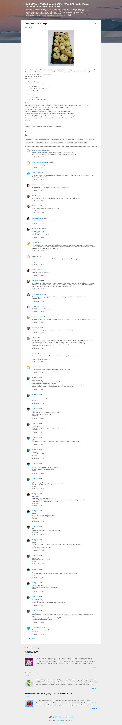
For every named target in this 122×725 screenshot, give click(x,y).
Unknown (34, 242)
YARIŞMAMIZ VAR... (32, 652)
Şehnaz (34, 195)
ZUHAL (34, 338)
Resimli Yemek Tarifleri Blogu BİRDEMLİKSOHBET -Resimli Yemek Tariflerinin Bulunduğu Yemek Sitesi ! (58, 5)
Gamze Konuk (36, 185)
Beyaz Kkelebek (36, 173)
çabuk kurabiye (56, 139)
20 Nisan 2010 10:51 (38, 506)
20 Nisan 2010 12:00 (38, 564)
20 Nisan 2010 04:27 (38, 348)
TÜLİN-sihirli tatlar (37, 270)
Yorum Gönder (31, 638)
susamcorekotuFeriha (38, 150)
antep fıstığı (29, 139)
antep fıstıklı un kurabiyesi (42, 139)
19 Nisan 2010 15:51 (38, 167)
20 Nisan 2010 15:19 (38, 634)
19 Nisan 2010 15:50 (38, 157)
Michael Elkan (59, 720)
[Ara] (100, 5)
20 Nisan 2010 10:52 (38, 521)
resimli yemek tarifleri (42, 142)
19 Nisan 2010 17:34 (38, 223)
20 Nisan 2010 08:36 (38, 362)
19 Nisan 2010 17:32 (38, 213)
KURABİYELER (30, 142)
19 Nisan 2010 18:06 (38, 237)
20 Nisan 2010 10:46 (38, 418)
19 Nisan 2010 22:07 (38, 322)
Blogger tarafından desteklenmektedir (62, 717)
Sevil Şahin (35, 377)
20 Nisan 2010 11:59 (38, 550)
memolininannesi (37, 218)
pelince (34, 256)
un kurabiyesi (69, 142)
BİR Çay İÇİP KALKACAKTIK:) (40, 162)
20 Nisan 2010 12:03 (38, 622)
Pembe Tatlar (36, 306)
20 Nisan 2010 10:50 (38, 489)
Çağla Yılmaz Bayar (37, 294)
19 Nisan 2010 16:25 (38, 201)
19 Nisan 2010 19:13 (38, 251)
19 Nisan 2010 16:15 (38, 180)
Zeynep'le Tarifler (37, 228)
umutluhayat (35, 327)
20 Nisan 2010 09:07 (38, 372)
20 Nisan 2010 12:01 (38, 578)
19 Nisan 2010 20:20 (38, 289)
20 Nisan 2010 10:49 (38, 473)
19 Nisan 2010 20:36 (38, 301)
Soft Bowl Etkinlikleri (57, 142)
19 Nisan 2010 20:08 (38, 275)
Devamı (94, 667)
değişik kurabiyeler (68, 139)
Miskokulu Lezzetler (38, 317)
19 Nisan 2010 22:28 (38, 333)
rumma (34, 353)
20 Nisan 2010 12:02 (38, 605)
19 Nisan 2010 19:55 (38, 265)
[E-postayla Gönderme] (26, 135)
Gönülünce (35, 206)
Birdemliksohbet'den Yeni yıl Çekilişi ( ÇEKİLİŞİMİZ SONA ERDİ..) (48, 694)
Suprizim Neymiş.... (32, 673)
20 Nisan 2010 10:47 (38, 432)
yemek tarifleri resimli (81, 142)
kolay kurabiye (80, 139)
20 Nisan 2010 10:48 (38, 458)
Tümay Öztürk (36, 280)
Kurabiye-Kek (90, 139)
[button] (96, 23)
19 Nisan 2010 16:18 (38, 190)
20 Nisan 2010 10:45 (38, 389)
